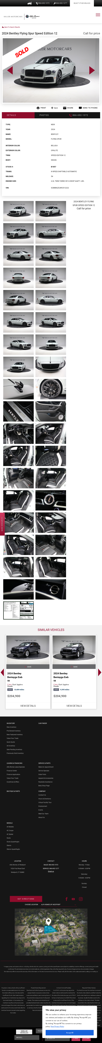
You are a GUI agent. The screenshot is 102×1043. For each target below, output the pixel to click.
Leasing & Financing (14, 763)
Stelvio (9, 845)
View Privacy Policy (57, 1026)
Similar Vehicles (24, 1032)
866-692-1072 (53, 865)
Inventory (11, 723)
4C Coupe (10, 830)
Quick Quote (11, 742)
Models (9, 823)
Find (76, 1038)
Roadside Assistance (45, 782)
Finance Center (12, 771)
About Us (41, 817)
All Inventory (11, 746)
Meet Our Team (43, 814)
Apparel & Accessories (45, 778)
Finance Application (13, 774)
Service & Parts (44, 763)
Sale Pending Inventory (14, 749)
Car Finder (42, 723)
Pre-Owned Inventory (14, 731)
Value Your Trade (12, 738)
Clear (86, 1038)
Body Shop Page (44, 786)
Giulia (9, 838)
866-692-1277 (54, 868)
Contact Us (42, 795)
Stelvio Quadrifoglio (13, 849)
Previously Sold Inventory (15, 753)
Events (40, 810)
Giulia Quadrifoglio (13, 842)
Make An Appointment (45, 767)
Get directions (26, 899)
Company (42, 791)
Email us (51, 871)
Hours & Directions (44, 799)
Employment (42, 806)
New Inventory (11, 727)
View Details (28, 705)
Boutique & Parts (13, 791)
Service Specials (43, 771)
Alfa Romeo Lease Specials (16, 767)
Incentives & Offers (13, 782)
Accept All (69, 1032)
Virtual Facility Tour (44, 802)
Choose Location (31, 904)
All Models (10, 827)
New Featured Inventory (15, 734)
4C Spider (10, 834)
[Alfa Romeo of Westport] (13, 16)
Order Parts (42, 774)
